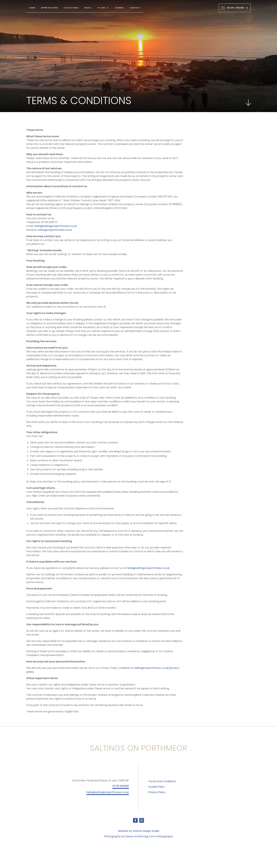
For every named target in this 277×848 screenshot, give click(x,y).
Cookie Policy (156, 787)
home (32, 7)
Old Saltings (71, 7)
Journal (119, 7)
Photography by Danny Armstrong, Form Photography (138, 836)
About (88, 7)
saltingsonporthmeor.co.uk (55, 230)
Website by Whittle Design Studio (138, 831)
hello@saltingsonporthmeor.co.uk (55, 226)
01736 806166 (120, 786)
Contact (135, 7)
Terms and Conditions (162, 781)
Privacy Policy (156, 792)
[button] (103, 7)
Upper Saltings (49, 7)
